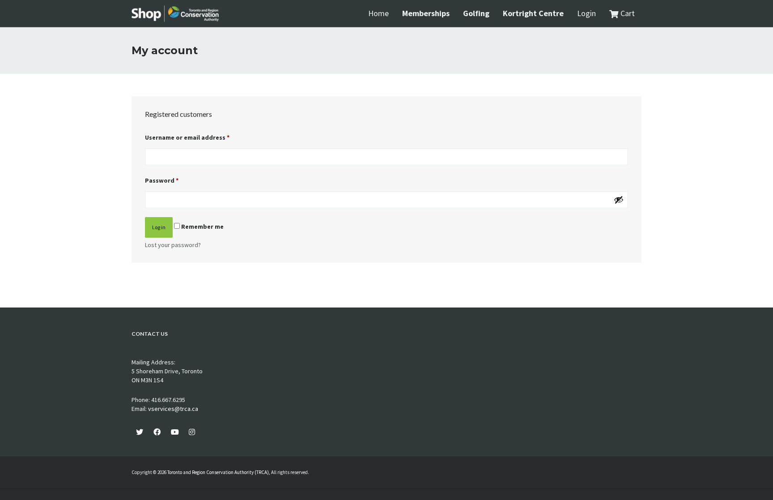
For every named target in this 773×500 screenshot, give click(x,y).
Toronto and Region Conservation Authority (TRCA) (218, 472)
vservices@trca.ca (173, 409)
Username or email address (187, 137)
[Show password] (619, 200)
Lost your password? (173, 245)
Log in (159, 227)
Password (161, 180)
